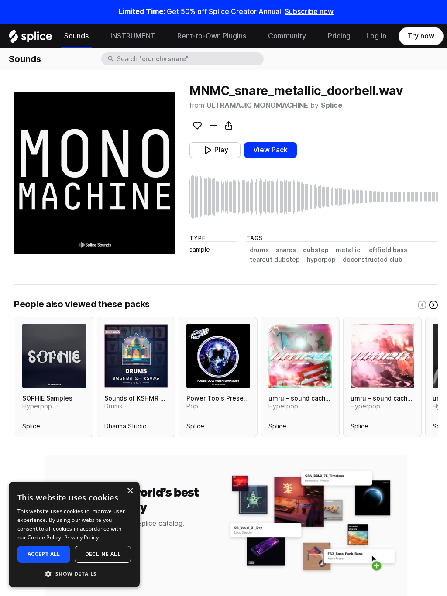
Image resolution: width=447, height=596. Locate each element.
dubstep (316, 250)
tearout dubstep (275, 259)
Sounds (76, 36)
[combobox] (189, 58)
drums (259, 250)
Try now (421, 36)
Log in (376, 36)
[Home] (30, 38)
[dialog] (74, 534)
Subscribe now (309, 11)
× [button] (130, 491)
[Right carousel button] (433, 305)
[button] (74, 574)
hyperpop (321, 259)
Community (287, 36)
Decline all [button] (102, 554)
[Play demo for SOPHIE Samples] (54, 356)
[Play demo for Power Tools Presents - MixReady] (218, 356)
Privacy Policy (81, 537)
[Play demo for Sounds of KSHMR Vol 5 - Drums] (136, 356)
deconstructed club (372, 259)
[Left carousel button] (422, 305)
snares (286, 250)
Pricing (339, 36)
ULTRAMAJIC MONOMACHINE (257, 105)
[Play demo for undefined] (94, 173)
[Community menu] (312, 36)
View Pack (270, 150)
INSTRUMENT (132, 36)
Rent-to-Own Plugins (211, 36)
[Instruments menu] (162, 36)
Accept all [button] (44, 554)
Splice (331, 105)
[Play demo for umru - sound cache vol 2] (382, 356)
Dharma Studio (125, 428)
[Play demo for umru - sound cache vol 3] (300, 356)
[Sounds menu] (95, 36)
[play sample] (313, 197)
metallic (348, 250)
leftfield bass (387, 250)
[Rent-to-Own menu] (253, 36)
